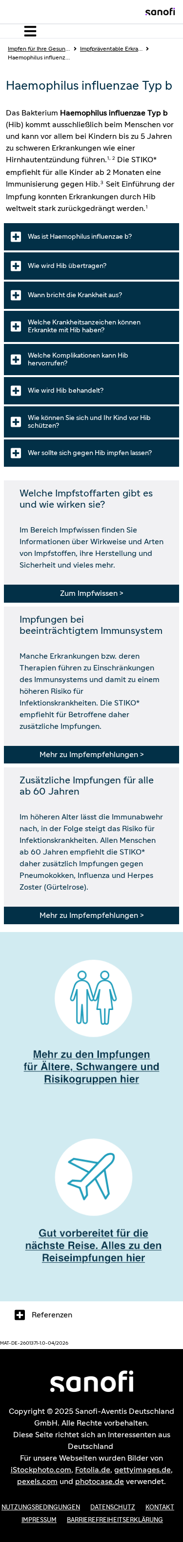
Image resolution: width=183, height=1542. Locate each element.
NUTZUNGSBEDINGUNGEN (40, 1507)
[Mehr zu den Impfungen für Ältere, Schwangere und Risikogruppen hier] (91, 1027)
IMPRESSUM (39, 1520)
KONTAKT (159, 1507)
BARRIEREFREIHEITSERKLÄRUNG (115, 1520)
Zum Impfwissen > (91, 593)
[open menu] (28, 31)
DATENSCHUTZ (112, 1507)
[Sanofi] (160, 12)
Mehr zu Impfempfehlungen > (91, 755)
